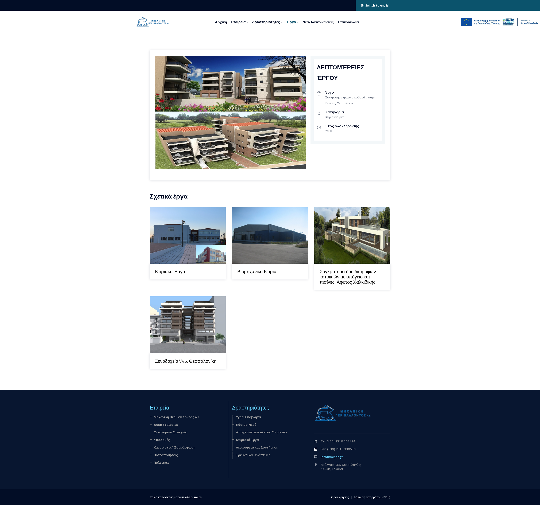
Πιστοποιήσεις (166, 455)
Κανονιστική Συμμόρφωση (174, 447)
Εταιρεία (238, 22)
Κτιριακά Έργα (247, 440)
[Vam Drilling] (182, 207)
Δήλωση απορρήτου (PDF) (372, 497)
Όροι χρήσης (340, 497)
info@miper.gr (332, 457)
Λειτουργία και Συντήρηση (257, 447)
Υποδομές (162, 440)
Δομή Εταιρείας (166, 424)
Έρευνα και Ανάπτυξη (253, 455)
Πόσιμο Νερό (246, 424)
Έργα (291, 22)
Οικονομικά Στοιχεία (170, 432)
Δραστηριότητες (266, 22)
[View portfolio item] (193, 207)
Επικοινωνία (348, 22)
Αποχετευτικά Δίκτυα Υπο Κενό (261, 432)
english (385, 5)
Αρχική (221, 22)
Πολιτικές (161, 462)
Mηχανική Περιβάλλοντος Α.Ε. (177, 417)
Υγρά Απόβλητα (248, 417)
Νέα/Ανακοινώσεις (318, 22)
